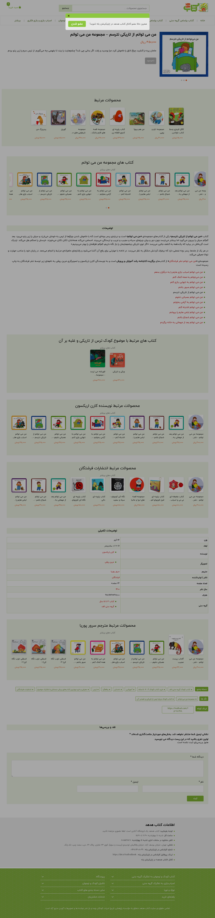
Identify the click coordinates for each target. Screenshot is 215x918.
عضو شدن (77, 24)
